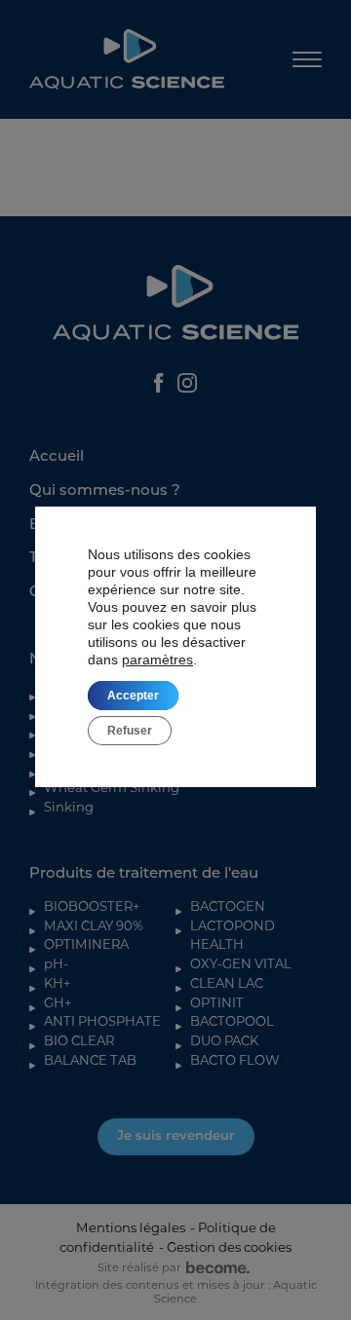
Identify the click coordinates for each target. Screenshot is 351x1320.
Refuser (129, 730)
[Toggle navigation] (307, 60)
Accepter (133, 695)
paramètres (157, 659)
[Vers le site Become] (215, 1268)
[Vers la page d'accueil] (126, 59)
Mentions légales (130, 1227)
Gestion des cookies (229, 1247)
